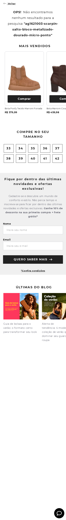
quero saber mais (30, 259)
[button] (33, 269)
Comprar (24, 98)
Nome (7, 223)
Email (7, 239)
